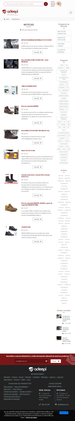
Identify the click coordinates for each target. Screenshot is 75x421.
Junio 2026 (60, 175)
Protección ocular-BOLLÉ (12, 396)
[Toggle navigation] (71, 13)
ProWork (64, 98)
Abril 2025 (60, 191)
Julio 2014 (60, 295)
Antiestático (64, 157)
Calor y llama (63, 144)
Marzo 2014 (64, 298)
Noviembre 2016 (64, 263)
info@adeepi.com (63, 404)
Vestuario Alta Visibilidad (63, 71)
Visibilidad (60, 68)
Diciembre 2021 (64, 229)
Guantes (63, 124)
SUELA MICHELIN (64, 82)
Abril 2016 (60, 274)
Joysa (28, 380)
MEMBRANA (63, 115)
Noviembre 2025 (64, 183)
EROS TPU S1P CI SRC (28, 151)
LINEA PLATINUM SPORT (29, 86)
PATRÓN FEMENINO (63, 106)
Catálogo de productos (20, 384)
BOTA (64, 149)
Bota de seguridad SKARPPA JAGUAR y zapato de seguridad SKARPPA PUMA (36, 204)
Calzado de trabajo (25, 392)
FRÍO (69, 124)
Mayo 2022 (67, 221)
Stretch (62, 85)
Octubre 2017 (61, 255)
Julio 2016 (61, 271)
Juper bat (60, 377)
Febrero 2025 (64, 194)
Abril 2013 (64, 303)
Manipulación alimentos (63, 118)
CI (67, 138)
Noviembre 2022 (64, 215)
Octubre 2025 (64, 186)
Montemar (7, 377)
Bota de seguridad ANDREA (29, 106)
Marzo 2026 (67, 178)
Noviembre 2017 (64, 252)
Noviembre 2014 (64, 287)
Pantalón (62, 109)
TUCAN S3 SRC (26, 227)
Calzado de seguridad (10, 392)
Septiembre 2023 (64, 205)
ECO (69, 135)
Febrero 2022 (64, 226)
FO (68, 127)
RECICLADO (63, 93)
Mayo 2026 (67, 175)
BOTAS (67, 146)
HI (58, 124)
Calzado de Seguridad (61, 51)
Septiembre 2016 (64, 268)
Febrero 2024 (61, 202)
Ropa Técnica (17, 389)
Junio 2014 (67, 295)
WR (66, 65)
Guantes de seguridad (10, 394)
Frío (64, 127)
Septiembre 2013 (64, 300)
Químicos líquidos (63, 96)
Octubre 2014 (64, 290)
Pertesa (14, 377)
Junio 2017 (68, 255)
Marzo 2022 (67, 223)
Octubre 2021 (64, 234)
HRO (68, 122)
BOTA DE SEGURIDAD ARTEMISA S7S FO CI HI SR (36, 40)
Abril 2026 (60, 178)
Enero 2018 (67, 250)
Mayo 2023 (67, 207)
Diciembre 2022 (64, 213)
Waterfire (28, 377)
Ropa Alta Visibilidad (21, 387)
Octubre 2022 (61, 218)
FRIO (60, 127)
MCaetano (44, 377)
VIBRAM (67, 68)
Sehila (23, 380)
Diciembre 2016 (64, 260)
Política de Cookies (31, 417)
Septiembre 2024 (64, 199)
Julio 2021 (60, 239)
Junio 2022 (60, 221)
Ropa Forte (7, 389)
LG (64, 122)
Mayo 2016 (67, 271)
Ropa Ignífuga (8, 387)
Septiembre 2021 (64, 237)
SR (66, 85)
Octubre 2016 (64, 266)
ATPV (69, 149)
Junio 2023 (60, 207)
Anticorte (63, 160)
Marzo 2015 (60, 284)
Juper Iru (52, 377)
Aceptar (63, 412)
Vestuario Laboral (61, 45)
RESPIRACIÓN (65, 90)
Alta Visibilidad (64, 163)
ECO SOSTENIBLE (61, 135)
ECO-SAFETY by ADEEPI (64, 133)
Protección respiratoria (62, 33)
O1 (67, 109)
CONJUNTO (62, 138)
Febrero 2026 (61, 181)
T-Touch (64, 75)
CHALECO (60, 141)
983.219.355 (46, 404)
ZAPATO (61, 65)
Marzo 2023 (60, 210)
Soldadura (62, 87)
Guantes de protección (61, 39)
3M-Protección (24, 394)
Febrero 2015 (68, 284)
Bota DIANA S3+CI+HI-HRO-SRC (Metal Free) (35, 130)
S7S (67, 87)
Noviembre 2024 (64, 197)
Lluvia (59, 122)
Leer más (36, 52)
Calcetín (61, 146)
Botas (59, 149)
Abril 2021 (67, 242)
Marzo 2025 (67, 191)
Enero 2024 (67, 202)
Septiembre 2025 (64, 189)
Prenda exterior (64, 104)
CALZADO (67, 141)
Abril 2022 (60, 223)
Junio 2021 (67, 239)
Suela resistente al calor (64, 78)
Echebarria (36, 377)
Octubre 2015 (64, 279)
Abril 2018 (60, 250)
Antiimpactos (63, 154)
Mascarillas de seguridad (12, 399)
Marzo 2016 (67, 274)
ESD (64, 130)
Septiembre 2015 (64, 282)
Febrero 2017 (61, 258)
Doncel (21, 377)
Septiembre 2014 (64, 292)
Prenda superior (63, 101)
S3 (59, 90)
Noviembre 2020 (64, 247)
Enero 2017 (67, 258)
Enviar (54, 361)
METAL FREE (64, 112)
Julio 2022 (68, 218)
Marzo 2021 (64, 244)
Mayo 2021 (61, 242)
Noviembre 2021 (64, 231)
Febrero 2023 (68, 210)
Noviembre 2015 (64, 276)
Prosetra (16, 380)
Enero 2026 (67, 181)
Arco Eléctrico (64, 152)
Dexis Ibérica (8, 380)
